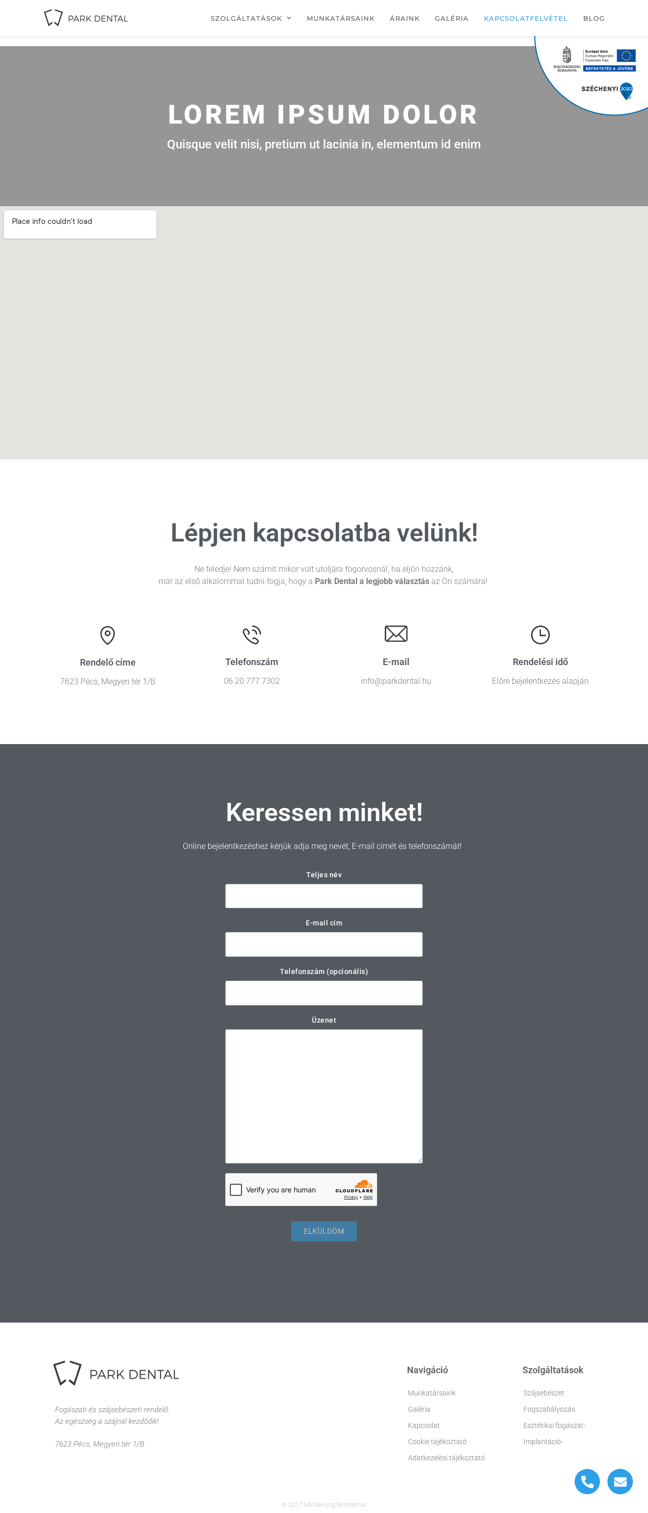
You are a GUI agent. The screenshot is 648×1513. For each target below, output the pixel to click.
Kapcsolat (424, 1425)
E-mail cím (324, 923)
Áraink (405, 18)
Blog (594, 18)
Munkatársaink (341, 18)
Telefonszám (251, 661)
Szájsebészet (543, 1393)
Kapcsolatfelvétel (526, 18)
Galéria (452, 18)
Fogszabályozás (549, 1409)
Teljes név (324, 875)
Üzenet (324, 1020)
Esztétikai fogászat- (554, 1425)
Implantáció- (543, 1442)
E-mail (396, 661)
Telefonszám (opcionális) (324, 971)
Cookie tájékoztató (437, 1442)
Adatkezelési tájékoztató (446, 1458)
